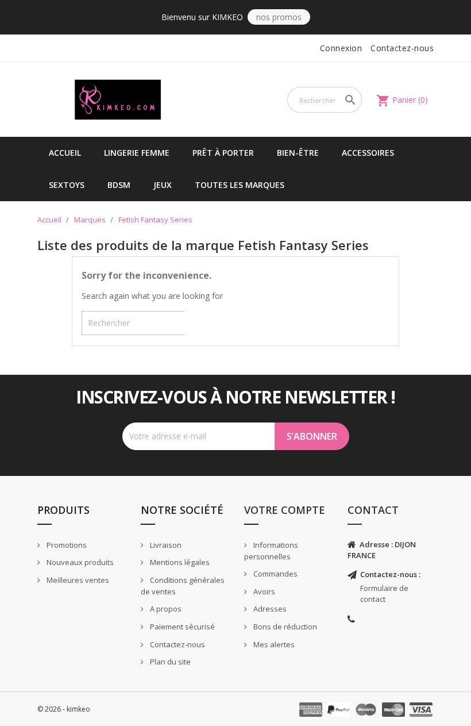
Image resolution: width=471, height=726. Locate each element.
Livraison (165, 545)
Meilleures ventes (77, 580)
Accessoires (368, 152)
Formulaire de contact (384, 593)
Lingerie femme (136, 152)
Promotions (66, 545)
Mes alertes (273, 644)
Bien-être (298, 152)
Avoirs (263, 591)
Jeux (162, 184)
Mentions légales (179, 562)
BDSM (118, 184)
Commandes (275, 573)
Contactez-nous (402, 48)
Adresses (269, 609)
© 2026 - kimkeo (63, 709)
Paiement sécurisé (181, 626)
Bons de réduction (284, 626)
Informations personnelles (271, 551)
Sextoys (66, 184)
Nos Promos (279, 16)
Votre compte (284, 510)
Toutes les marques (239, 184)
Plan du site (169, 661)
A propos (165, 609)
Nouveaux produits (79, 562)
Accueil (65, 152)
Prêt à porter (223, 152)
